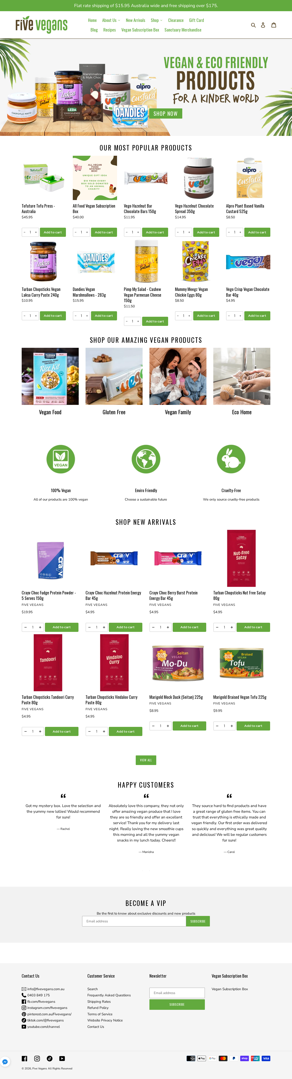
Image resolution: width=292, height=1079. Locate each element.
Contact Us (95, 1026)
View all (146, 760)
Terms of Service (99, 1014)
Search (92, 989)
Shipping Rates (99, 1001)
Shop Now (166, 113)
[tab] (142, 870)
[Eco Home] (241, 376)
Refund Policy (98, 1007)
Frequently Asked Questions (109, 995)
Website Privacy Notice (105, 1020)
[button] (5, 1062)
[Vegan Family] (177, 376)
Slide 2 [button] (149, 870)
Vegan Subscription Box (230, 989)
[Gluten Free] (114, 376)
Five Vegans (39, 1068)
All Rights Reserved (60, 1068)
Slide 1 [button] (142, 870)
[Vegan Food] (50, 376)
